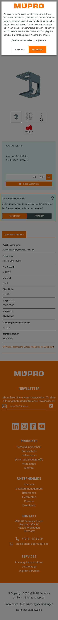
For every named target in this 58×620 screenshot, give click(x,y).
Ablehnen (19, 49)
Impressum (41, 40)
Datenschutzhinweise (22, 40)
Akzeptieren (37, 49)
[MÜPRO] (29, 6)
